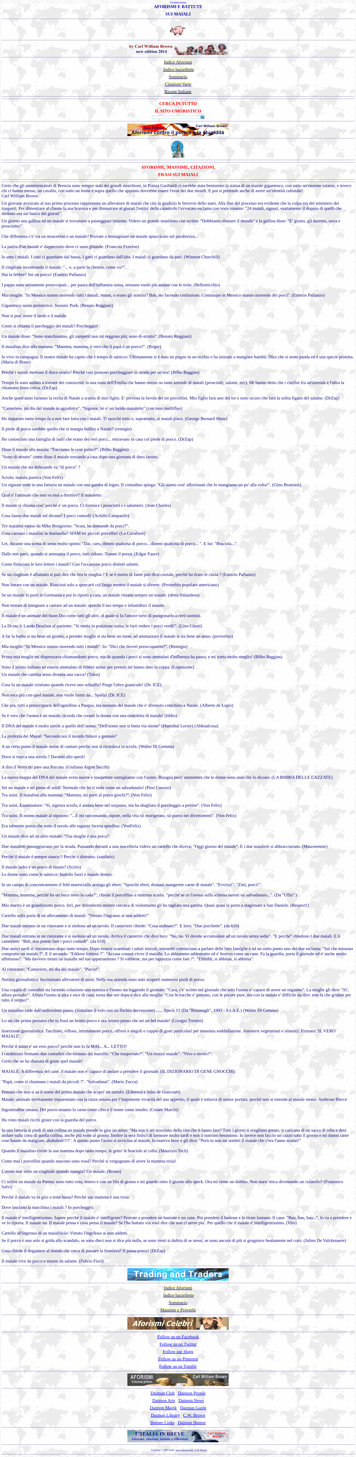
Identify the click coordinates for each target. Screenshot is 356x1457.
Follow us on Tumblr (178, 1366)
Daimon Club (163, 1393)
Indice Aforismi (178, 62)
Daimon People (192, 1393)
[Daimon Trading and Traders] (178, 1280)
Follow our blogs (178, 1351)
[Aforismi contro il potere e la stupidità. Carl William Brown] (178, 135)
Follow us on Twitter (178, 1344)
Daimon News (191, 1400)
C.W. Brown (194, 1415)
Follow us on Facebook (178, 1336)
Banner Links (162, 1422)
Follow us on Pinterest (178, 1358)
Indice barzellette (178, 69)
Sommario (178, 76)
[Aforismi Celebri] (178, 1329)
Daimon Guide (193, 1407)
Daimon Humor (192, 1422)
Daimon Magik (163, 1407)
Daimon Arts (163, 1400)
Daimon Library (165, 1415)
